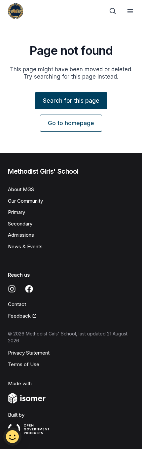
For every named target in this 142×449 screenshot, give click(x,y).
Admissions (21, 235)
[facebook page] (29, 289)
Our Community (25, 201)
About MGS (21, 189)
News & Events (25, 246)
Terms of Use (23, 364)
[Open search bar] (113, 11)
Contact (17, 304)
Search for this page (71, 100)
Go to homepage (71, 123)
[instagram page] (12, 289)
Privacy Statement (29, 353)
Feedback (19, 316)
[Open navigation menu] (130, 11)
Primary (16, 212)
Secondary (20, 224)
